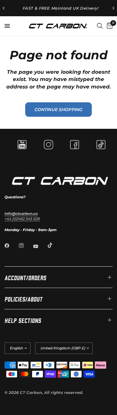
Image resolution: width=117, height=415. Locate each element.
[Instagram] (25, 245)
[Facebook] (11, 245)
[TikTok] (54, 245)
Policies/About (23, 298)
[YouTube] (39, 246)
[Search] (100, 26)
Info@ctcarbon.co (21, 213)
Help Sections (22, 320)
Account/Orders (25, 277)
